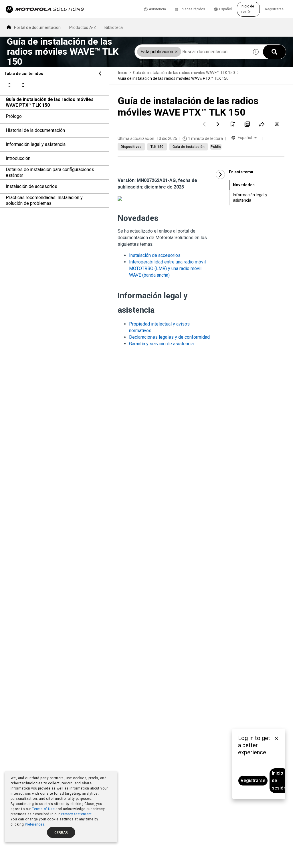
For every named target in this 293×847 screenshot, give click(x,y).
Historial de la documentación (35, 130)
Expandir (9, 85)
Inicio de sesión (247, 9)
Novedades (244, 185)
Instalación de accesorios (31, 186)
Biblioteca (113, 27)
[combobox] (192, 52)
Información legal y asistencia (36, 144)
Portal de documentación (37, 27)
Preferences (34, 824)
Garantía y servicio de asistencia (161, 343)
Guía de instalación (189, 147)
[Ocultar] (100, 73)
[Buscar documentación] (274, 52)
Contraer (22, 85)
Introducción (18, 158)
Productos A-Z (82, 27)
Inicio (122, 72)
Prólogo (14, 116)
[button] (176, 51)
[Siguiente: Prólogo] (218, 124)
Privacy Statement (76, 814)
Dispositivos (131, 147)
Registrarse (274, 9)
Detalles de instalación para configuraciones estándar (50, 172)
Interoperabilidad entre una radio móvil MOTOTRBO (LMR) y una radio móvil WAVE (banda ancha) (167, 268)
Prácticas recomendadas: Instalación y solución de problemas (44, 200)
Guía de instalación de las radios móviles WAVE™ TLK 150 (184, 72)
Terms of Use (43, 809)
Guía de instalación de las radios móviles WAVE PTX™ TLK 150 (50, 102)
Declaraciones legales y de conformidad (169, 337)
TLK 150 (157, 147)
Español (225, 9)
